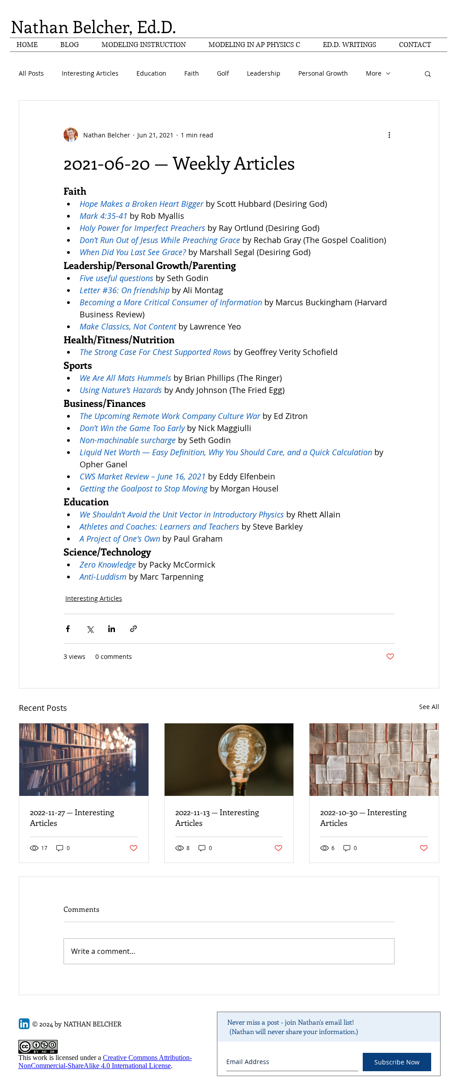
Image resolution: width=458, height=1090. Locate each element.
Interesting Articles (90, 73)
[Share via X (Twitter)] (89, 628)
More (374, 73)
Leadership (263, 73)
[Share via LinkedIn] (111, 628)
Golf (223, 73)
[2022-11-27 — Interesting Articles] (83, 759)
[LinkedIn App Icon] (24, 1023)
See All (429, 706)
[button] (428, 73)
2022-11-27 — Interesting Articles (72, 817)
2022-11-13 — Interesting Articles (217, 817)
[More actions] (389, 134)
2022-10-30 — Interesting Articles (363, 817)
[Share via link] (133, 628)
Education (151, 73)
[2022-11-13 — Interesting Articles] (229, 759)
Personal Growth (323, 73)
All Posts (31, 73)
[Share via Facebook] (68, 628)
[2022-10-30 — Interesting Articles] (374, 759)
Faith (191, 73)
